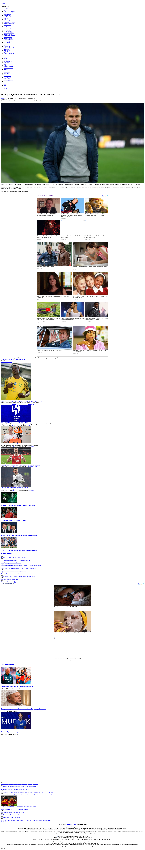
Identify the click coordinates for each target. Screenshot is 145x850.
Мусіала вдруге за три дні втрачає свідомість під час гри (15, 789)
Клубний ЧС (7, 46)
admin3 (14, 404)
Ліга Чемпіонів (7, 29)
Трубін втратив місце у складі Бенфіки (13, 520)
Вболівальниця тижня (9, 22)
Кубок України (7, 15)
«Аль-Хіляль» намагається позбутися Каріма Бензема (14, 422)
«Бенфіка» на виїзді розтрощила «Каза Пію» (12, 814)
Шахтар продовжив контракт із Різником (11, 443)
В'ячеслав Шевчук (23, 359)
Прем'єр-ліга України (9, 11)
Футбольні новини (8, 68)
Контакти (6, 69)
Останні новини (7, 553)
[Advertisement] (12, 759)
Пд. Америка (7, 42)
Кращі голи (7, 62)
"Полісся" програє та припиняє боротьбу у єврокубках (19, 550)
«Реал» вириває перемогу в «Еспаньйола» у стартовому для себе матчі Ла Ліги (21, 565)
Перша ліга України (9, 12)
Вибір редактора (7, 665)
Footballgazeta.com (71, 824)
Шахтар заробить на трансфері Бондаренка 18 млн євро (15, 487)
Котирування (7, 60)
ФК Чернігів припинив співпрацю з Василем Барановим (15, 560)
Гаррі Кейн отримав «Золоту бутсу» (10, 579)
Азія (5, 45)
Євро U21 (6, 19)
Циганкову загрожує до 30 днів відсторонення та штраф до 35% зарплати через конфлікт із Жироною (27, 792)
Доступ (5, 55)
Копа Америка (7, 50)
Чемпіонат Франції (8, 38)
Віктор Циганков (13, 359)
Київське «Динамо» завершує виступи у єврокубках (18, 505)
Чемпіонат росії (8, 41)
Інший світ (6, 49)
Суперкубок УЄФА (9, 33)
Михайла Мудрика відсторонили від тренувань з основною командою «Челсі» (21, 573)
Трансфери (6, 10)
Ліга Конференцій (8, 31)
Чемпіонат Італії (8, 37)
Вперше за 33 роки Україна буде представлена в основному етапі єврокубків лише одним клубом (26, 820)
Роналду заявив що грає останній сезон (11, 817)
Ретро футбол (7, 25)
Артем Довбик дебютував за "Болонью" (11, 563)
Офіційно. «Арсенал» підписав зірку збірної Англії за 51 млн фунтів (18, 568)
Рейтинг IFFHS (8, 61)
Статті (5, 57)
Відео (5, 65)
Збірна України (7, 14)
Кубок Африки (7, 52)
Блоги (5, 58)
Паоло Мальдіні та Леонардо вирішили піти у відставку (19, 535)
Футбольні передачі (9, 23)
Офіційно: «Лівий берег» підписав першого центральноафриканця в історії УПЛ (21, 401)
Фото (5, 64)
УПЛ (5, 74)
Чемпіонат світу (8, 16)
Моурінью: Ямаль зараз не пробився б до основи (13, 571)
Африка (6, 43)
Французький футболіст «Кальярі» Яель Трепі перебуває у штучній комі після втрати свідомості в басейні (28, 794)
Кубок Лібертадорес (9, 53)
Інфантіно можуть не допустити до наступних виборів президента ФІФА (19, 784)
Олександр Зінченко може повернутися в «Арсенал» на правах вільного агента (21, 465)
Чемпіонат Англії (8, 34)
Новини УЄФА (8, 21)
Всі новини (7, 8)
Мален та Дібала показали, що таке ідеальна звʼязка (14, 557)
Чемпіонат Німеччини (9, 35)
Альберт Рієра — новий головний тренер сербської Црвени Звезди (18, 576)
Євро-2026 (6, 18)
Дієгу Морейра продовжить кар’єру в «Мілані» (13, 812)
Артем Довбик (4, 359)
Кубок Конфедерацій (9, 47)
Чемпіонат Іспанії (8, 39)
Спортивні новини (8, 66)
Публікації (6, 26)
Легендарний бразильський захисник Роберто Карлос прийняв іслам (23, 709)
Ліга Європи (7, 30)
